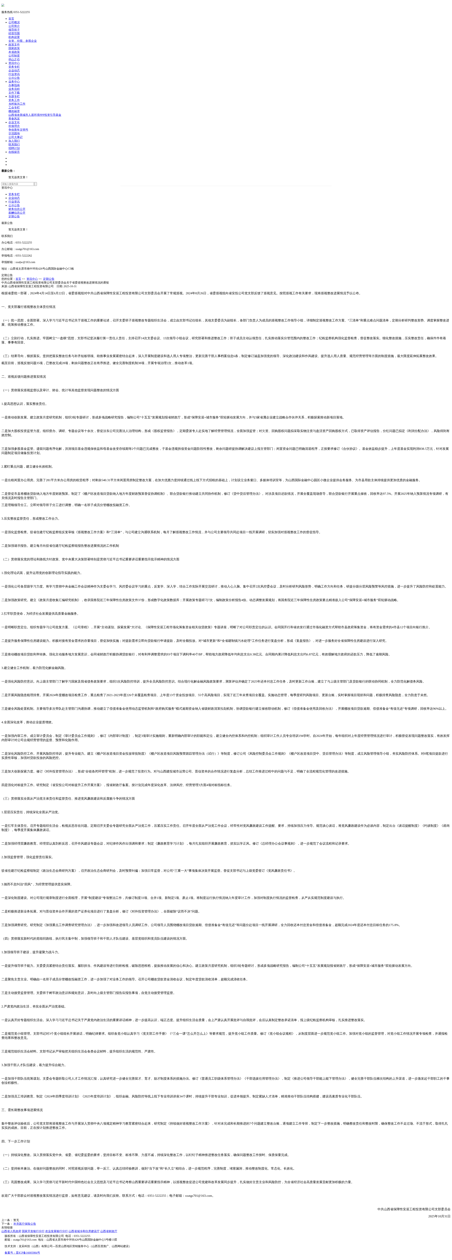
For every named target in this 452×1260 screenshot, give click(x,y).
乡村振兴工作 (16, 103)
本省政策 (14, 51)
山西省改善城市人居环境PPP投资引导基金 (34, 114)
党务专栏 (14, 66)
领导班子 (14, 29)
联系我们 (14, 144)
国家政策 (14, 48)
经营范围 (14, 33)
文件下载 (14, 92)
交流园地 (14, 133)
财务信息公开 (16, 209)
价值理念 (14, 125)
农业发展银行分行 (56, 1231)
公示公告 (14, 77)
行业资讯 (14, 74)
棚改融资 (14, 111)
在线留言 (14, 151)
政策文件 (14, 44)
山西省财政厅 (108, 1231)
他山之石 (14, 59)
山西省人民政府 (11, 1231)
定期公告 (14, 216)
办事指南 (14, 85)
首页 (11, 18)
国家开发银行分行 (33, 1231)
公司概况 (14, 22)
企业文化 (14, 122)
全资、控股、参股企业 (22, 40)
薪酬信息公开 (16, 212)
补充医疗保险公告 (24, 1223)
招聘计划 (14, 148)
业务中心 (14, 81)
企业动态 (14, 70)
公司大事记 (15, 137)
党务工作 (14, 100)
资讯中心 (14, 63)
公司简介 (14, 26)
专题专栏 (14, 96)
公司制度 (14, 55)
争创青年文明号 (18, 129)
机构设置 (14, 37)
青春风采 (14, 118)
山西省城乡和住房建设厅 (84, 1231)
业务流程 (14, 88)
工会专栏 (14, 107)
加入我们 (14, 140)
